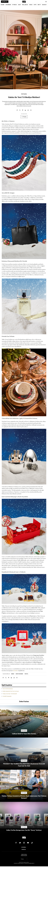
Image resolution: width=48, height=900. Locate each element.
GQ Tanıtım (24, 94)
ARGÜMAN (8, 4)
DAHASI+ (44, 4)
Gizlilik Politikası (24, 854)
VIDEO (30, 4)
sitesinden (15, 670)
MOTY (39, 4)
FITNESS (14, 4)
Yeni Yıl (26, 673)
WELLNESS (25, 4)
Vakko (12, 673)
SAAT (19, 4)
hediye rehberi (19, 673)
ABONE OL (4, 1)
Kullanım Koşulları (24, 855)
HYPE (35, 4)
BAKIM (2, 4)
